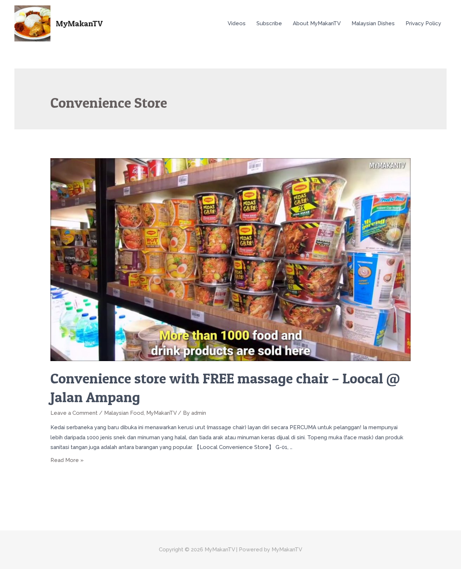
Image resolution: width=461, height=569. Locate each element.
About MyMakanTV (317, 23)
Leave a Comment (74, 413)
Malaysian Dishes (373, 23)
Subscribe (269, 23)
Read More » (67, 460)
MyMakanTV (79, 23)
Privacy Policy (423, 23)
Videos (237, 23)
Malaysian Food (124, 413)
